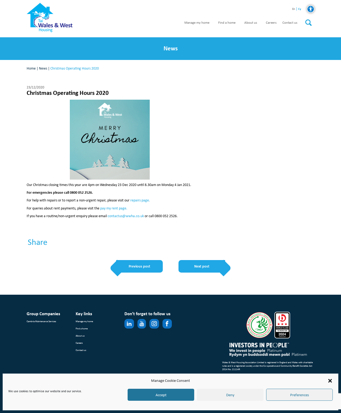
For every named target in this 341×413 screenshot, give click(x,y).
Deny (230, 394)
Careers (271, 23)
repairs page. (140, 200)
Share (37, 242)
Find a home (227, 23)
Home (31, 68)
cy (299, 9)
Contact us (289, 23)
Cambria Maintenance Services (41, 321)
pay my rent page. (113, 208)
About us (250, 23)
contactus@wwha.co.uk (126, 216)
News (43, 68)
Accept (161, 394)
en (293, 9)
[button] (330, 380)
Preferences (299, 394)
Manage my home (196, 23)
